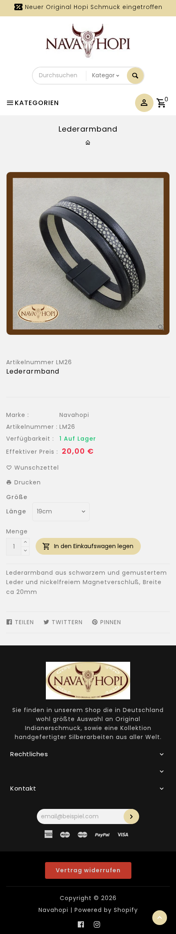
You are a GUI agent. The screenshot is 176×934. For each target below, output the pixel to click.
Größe (16, 497)
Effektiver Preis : (32, 452)
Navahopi (74, 415)
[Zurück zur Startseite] (88, 143)
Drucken (26, 482)
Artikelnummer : (32, 427)
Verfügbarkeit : (30, 439)
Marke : (17, 415)
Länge (16, 511)
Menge (17, 531)
